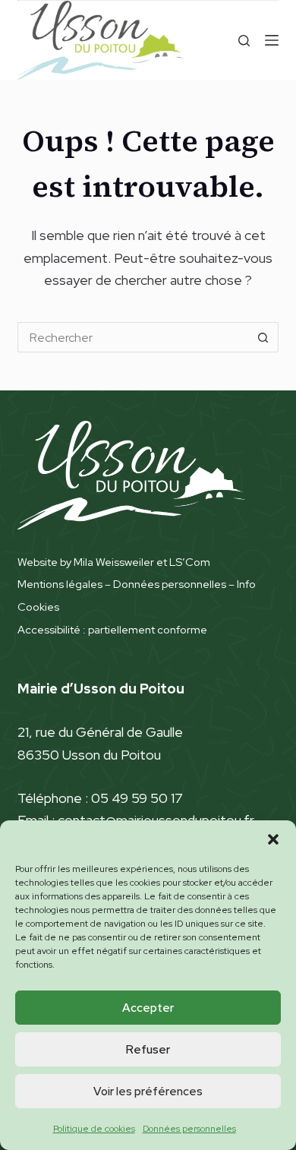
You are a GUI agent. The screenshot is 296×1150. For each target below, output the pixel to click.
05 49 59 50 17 (137, 798)
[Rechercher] (244, 40)
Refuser (148, 1049)
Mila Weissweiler (114, 561)
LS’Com (189, 561)
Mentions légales (59, 584)
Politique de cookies (94, 1129)
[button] (273, 839)
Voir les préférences (148, 1091)
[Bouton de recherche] (263, 337)
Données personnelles (189, 1129)
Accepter (148, 1008)
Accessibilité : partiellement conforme (112, 629)
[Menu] (272, 40)
